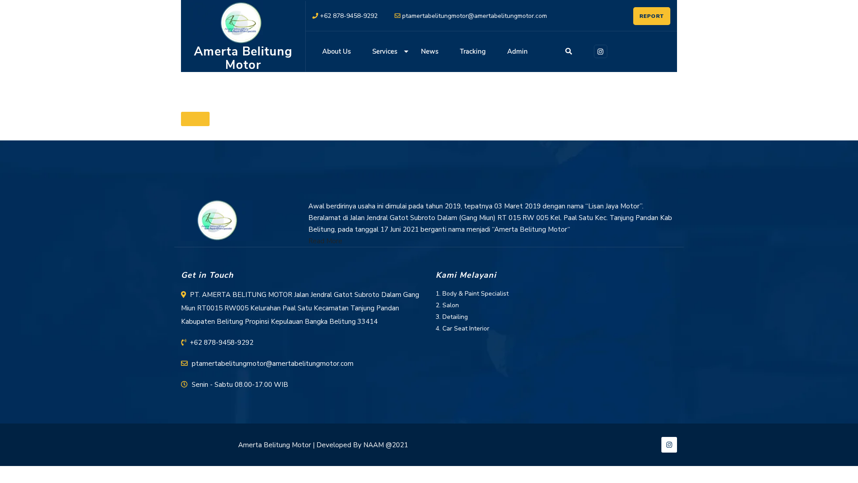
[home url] (216, 220)
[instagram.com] (599, 50)
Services (384, 51)
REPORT (651, 16)
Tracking (473, 51)
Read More (325, 241)
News (429, 51)
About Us (336, 51)
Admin (517, 51)
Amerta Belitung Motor (243, 58)
